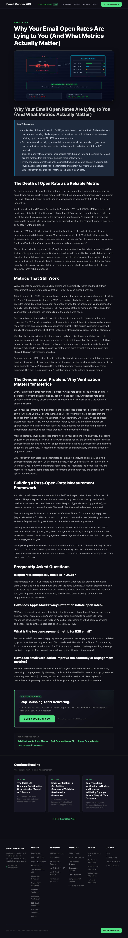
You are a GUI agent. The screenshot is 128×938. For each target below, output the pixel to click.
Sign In (95, 4)
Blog (108, 853)
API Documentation (57, 853)
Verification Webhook (54, 880)
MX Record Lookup (76, 857)
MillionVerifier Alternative (93, 874)
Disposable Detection (35, 877)
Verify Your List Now (37, 719)
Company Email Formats (75, 880)
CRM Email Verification (35, 897)
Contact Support (112, 865)
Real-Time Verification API (63, 741)
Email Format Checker (74, 862)
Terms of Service (113, 861)
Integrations (55, 857)
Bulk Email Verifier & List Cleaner (33, 741)
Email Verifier (36, 853)
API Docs (86, 4)
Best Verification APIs (94, 854)
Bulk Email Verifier (38, 857)
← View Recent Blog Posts (64, 819)
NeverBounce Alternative (93, 867)
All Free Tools (74, 853)
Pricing (77, 4)
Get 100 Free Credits (111, 4)
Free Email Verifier (47, 4)
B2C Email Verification (35, 911)
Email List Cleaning (38, 861)
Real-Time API (36, 865)
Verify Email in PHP (57, 868)
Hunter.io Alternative (92, 881)
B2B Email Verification (35, 904)
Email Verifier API (18, 4)
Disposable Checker (73, 869)
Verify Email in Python (55, 862)
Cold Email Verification (35, 891)
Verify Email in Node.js (55, 873)
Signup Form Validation (88, 741)
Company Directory (76, 885)
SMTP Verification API (38, 870)
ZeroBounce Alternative (92, 861)
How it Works (66, 4)
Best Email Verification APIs (31, 745)
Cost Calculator (75, 875)
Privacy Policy (111, 857)
